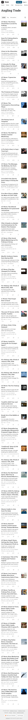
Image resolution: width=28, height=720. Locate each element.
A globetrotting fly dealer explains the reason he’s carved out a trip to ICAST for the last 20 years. (10, 229)
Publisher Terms (21, 711)
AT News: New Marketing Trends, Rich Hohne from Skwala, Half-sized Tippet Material (10, 658)
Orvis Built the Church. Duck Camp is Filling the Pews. (9, 180)
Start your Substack (10, 715)
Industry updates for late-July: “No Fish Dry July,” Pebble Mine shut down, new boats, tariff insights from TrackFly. (9, 696)
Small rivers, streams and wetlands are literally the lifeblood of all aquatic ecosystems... (8, 546)
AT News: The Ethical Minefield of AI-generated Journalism (10, 208)
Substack (8, 718)
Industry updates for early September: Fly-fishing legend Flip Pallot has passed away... (9, 646)
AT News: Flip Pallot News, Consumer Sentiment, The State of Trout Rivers (9, 642)
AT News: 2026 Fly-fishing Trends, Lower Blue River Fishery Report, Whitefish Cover (10, 493)
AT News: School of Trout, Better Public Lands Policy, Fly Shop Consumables (10, 608)
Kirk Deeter (9, 248)
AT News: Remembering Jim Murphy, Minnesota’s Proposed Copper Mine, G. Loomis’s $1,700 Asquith (10, 430)
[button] (2, 5)
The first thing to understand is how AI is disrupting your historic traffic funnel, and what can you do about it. (10, 139)
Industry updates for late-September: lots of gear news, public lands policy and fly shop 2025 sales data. (9, 613)
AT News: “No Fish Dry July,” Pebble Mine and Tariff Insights (9, 691)
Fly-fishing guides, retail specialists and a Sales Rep (8, 290)
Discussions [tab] (13, 17)
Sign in (24, 2)
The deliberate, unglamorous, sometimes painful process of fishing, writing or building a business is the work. (9, 54)
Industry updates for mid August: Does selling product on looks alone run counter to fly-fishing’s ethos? (10, 663)
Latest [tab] (3, 17)
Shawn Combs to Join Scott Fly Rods (8, 510)
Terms (14, 712)
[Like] (2, 203)
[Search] (25, 17)
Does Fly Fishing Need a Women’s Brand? (9, 39)
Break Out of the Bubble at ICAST (10, 416)
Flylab (6, 30)
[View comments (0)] (8, 116)
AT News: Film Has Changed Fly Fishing (8, 270)
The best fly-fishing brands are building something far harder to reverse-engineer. (10, 153)
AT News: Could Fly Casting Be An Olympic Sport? (9, 343)
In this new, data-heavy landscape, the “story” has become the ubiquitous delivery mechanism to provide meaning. (10, 109)
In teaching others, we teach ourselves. (8, 28)
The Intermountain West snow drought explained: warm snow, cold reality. (9, 303)
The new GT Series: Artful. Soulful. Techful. (10, 313)
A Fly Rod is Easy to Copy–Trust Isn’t (10, 150)
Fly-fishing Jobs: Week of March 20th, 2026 (10, 286)
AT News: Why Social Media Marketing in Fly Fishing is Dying (9, 240)
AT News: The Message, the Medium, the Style (9, 165)
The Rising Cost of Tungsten (7, 120)
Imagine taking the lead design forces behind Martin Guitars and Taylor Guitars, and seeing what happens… (10, 513)
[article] (14, 28)
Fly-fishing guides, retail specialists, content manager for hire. (9, 364)
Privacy (10, 712)
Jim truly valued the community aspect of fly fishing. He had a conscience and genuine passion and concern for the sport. (10, 434)
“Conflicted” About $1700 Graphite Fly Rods (9, 447)
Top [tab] (8, 17)
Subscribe (19, 2)
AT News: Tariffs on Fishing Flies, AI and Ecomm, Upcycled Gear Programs (9, 592)
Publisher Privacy (13, 711)
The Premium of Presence (10, 92)
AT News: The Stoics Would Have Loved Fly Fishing (9, 23)
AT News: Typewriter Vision (8, 78)
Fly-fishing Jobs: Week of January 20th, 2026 (10, 360)
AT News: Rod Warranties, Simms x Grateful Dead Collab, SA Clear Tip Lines (10, 675)
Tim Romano (11, 32)
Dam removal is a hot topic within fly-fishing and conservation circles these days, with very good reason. (9, 329)
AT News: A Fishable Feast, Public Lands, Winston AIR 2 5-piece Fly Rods (10, 625)
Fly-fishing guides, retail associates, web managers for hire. (9, 464)
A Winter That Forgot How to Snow (8, 299)
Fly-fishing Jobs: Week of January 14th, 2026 (10, 460)
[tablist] (9, 17)
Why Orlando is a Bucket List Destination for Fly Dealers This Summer (9, 225)
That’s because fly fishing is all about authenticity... (9, 244)
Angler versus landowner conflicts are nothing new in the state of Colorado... (9, 580)
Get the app (20, 715)
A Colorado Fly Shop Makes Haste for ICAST (9, 65)
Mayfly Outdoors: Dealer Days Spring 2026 (9, 257)
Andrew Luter (14, 45)
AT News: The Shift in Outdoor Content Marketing (8, 134)
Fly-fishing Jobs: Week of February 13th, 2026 (10, 373)
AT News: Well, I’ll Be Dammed (8, 326)
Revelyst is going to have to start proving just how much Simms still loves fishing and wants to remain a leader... (10, 563)
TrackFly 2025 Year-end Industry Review (9, 403)
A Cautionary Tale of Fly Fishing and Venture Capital (9, 558)
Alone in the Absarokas (9, 51)
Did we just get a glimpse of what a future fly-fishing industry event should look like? (10, 260)
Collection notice (20, 712)
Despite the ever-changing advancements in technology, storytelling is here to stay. (9, 168)
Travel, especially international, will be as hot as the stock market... (9, 497)
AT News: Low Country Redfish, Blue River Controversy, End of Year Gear (9, 575)
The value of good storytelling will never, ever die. (9, 274)
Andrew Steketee (11, 584)
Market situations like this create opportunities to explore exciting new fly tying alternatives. (10, 124)
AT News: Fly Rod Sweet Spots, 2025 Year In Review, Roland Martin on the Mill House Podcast (10, 474)
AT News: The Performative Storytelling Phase (10, 105)
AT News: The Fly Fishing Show (10, 386)
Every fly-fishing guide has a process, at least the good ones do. (9, 82)
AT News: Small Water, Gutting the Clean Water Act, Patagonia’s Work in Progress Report (9, 542)
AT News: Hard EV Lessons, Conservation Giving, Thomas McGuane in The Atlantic (10, 525)
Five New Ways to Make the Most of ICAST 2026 (9, 194)
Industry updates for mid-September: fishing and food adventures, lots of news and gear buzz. (9, 629)
